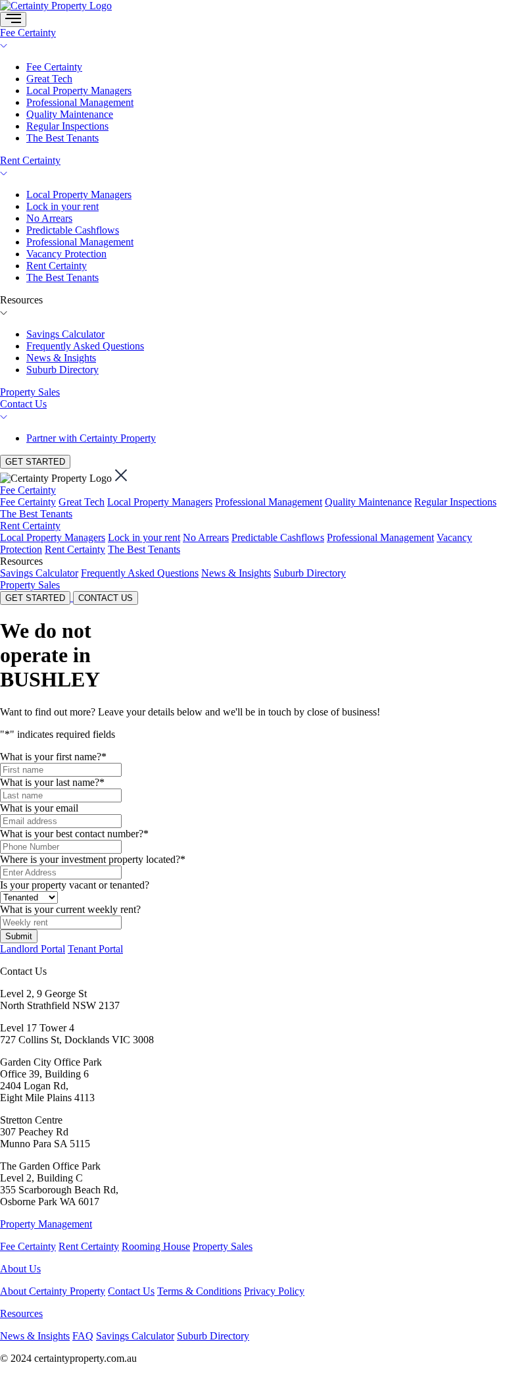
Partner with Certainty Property (91, 438)
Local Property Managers (79, 90)
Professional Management (79, 102)
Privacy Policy (274, 1291)
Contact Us (23, 403)
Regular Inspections (67, 126)
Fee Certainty (28, 32)
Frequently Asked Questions (85, 345)
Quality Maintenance (69, 114)
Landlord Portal (32, 948)
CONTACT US (105, 598)
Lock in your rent (62, 206)
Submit (18, 936)
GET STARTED (35, 462)
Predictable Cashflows (72, 230)
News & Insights (61, 357)
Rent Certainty (30, 160)
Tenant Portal (95, 948)
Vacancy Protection (66, 253)
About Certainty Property (52, 1291)
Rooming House (156, 1246)
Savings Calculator (65, 334)
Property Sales (30, 392)
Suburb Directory (62, 369)
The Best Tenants (62, 137)
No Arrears (49, 218)
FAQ (82, 1335)
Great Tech (49, 78)
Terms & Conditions (199, 1291)
